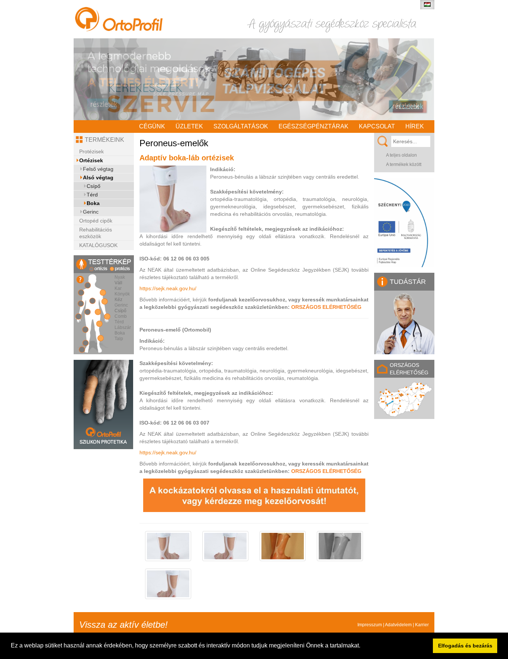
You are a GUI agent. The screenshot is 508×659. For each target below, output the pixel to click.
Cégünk (152, 126)
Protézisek (91, 151)
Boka (93, 203)
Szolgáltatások (240, 126)
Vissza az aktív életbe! (123, 625)
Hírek (414, 126)
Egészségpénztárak (313, 126)
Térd (92, 195)
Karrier (422, 624)
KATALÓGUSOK (98, 245)
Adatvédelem (398, 624)
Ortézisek (91, 160)
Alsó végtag (98, 177)
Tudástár (408, 281)
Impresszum (369, 624)
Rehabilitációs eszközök (95, 233)
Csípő (93, 186)
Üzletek (189, 126)
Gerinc (91, 212)
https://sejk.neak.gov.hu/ (167, 288)
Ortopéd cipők (95, 221)
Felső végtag (98, 169)
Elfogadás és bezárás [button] (465, 646)
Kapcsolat (377, 126)
